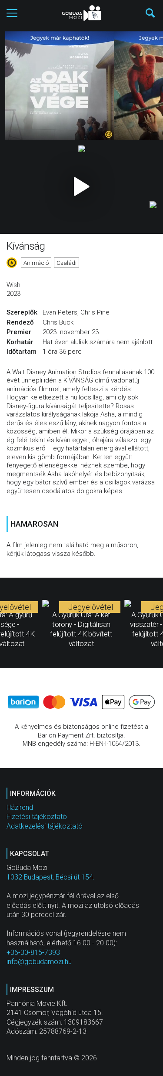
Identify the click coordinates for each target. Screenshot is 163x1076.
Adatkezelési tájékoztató (45, 826)
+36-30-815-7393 (33, 952)
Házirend (20, 807)
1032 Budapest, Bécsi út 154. (51, 877)
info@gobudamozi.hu (39, 962)
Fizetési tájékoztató (37, 816)
